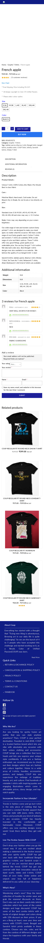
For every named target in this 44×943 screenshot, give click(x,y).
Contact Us (11, 687)
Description (10, 159)
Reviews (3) (9, 169)
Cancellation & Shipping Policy (22, 670)
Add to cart (22, 129)
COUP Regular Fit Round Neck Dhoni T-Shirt (22, 449)
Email (24, 379)
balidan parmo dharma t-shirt (16, 145)
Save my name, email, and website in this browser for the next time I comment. (22, 389)
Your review (7, 367)
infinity (29, 147)
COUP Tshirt (21, 147)
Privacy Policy (13, 676)
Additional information (16, 164)
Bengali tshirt (31, 145)
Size (3, 101)
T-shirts (10, 230)
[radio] (4, 105)
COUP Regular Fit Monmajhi (22, 551)
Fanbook (10, 692)
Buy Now (22, 134)
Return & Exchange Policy (19, 665)
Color (4, 115)
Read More (35, 657)
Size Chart (5, 83)
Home (4, 65)
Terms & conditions (16, 681)
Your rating (6, 363)
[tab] (10, 159)
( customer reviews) (19, 77)
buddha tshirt (11, 147)
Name (4, 379)
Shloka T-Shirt (12, 150)
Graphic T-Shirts (13, 65)
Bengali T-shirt (30, 245)
